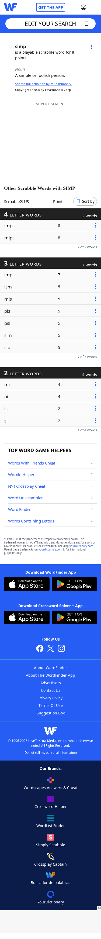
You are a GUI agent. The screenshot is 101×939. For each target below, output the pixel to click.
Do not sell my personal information (51, 752)
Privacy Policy (50, 697)
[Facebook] (40, 649)
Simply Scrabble (50, 844)
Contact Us (50, 690)
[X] (50, 649)
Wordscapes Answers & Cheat (51, 787)
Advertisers (50, 682)
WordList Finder (50, 825)
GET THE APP (50, 7)
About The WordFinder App (50, 675)
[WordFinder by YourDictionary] (10, 7)
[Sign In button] (83, 7)
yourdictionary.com (81, 546)
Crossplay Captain (50, 864)
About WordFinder (50, 667)
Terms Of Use (51, 705)
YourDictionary (50, 901)
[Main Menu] (95, 7)
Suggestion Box (51, 713)
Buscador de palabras (50, 882)
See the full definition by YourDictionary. (43, 84)
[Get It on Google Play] (74, 584)
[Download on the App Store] (27, 584)
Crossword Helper (50, 806)
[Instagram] (61, 649)
